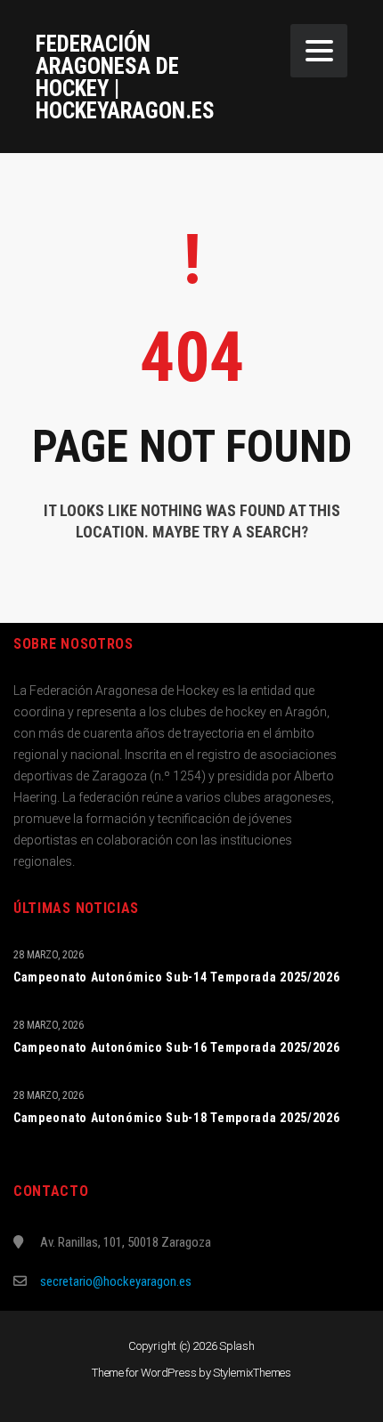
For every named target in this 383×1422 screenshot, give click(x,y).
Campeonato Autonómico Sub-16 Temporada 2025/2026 (176, 1047)
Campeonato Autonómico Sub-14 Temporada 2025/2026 (176, 977)
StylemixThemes (252, 1372)
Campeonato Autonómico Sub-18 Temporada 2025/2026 (176, 1118)
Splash (237, 1346)
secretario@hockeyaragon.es (116, 1281)
